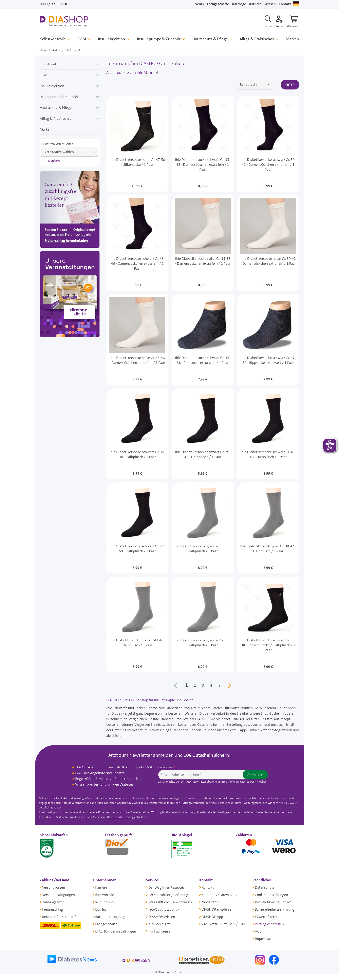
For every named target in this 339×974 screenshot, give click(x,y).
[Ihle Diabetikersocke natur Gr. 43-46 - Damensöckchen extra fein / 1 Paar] (137, 339)
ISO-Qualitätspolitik (163, 909)
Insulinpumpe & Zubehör (158, 39)
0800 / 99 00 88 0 (53, 4)
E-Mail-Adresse (166, 767)
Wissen (270, 4)
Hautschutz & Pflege (210, 39)
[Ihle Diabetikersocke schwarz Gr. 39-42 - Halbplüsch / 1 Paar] (203, 433)
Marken (292, 39)
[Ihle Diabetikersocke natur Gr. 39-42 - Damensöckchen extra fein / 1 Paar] (268, 243)
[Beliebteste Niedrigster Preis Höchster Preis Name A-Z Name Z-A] (255, 84)
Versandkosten (53, 887)
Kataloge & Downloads (219, 894)
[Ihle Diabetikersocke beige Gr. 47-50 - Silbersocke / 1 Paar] (137, 144)
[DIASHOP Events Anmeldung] (70, 295)
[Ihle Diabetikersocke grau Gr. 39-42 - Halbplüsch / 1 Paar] (268, 527)
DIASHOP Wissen (161, 916)
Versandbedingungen (58, 894)
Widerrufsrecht (266, 916)
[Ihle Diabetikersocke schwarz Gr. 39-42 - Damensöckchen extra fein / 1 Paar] (268, 144)
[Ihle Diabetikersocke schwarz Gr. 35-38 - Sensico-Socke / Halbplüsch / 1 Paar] (268, 625)
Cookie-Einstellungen (271, 894)
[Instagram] (260, 959)
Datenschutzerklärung (120, 817)
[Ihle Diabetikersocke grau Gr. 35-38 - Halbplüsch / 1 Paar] (203, 527)
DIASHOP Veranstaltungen (115, 931)
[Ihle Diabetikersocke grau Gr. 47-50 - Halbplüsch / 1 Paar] (203, 625)
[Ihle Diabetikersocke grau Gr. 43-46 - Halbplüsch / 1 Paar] (137, 625)
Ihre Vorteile (104, 894)
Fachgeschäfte (218, 4)
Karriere (255, 4)
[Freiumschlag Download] (70, 210)
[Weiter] (229, 686)
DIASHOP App (212, 916)
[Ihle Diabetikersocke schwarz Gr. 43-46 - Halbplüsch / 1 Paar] (268, 433)
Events (199, 4)
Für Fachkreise (159, 931)
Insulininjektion (111, 39)
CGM (82, 39)
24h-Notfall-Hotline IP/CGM (223, 924)
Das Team (102, 909)
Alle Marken (50, 160)
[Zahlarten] (267, 848)
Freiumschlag (52, 909)
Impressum (263, 938)
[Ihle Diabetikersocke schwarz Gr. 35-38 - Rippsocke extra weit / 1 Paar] (203, 339)
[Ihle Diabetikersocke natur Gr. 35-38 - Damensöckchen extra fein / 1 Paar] (203, 243)
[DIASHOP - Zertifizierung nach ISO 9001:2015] (55, 848)
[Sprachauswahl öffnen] (296, 3)
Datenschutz (264, 887)
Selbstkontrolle (53, 39)
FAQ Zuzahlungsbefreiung (168, 894)
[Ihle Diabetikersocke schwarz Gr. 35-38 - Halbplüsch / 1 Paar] (137, 433)
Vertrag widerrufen (269, 924)
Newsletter (210, 902)
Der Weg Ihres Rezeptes (166, 887)
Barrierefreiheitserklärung (274, 909)
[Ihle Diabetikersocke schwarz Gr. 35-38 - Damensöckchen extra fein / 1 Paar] (203, 144)
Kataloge (239, 4)
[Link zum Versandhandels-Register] (182, 849)
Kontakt (285, 4)
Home (43, 50)
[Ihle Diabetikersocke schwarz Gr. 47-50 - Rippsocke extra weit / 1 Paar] (268, 339)
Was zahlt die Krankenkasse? (170, 902)
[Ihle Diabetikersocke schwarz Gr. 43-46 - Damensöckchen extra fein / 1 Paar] (137, 243)
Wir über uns (105, 902)
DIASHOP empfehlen (218, 909)
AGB (258, 931)
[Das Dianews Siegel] (121, 848)
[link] (176, 686)
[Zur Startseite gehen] (64, 21)
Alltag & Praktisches (257, 39)
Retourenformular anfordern (63, 916)
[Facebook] (273, 959)
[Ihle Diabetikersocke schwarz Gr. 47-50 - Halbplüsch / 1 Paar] (137, 527)
